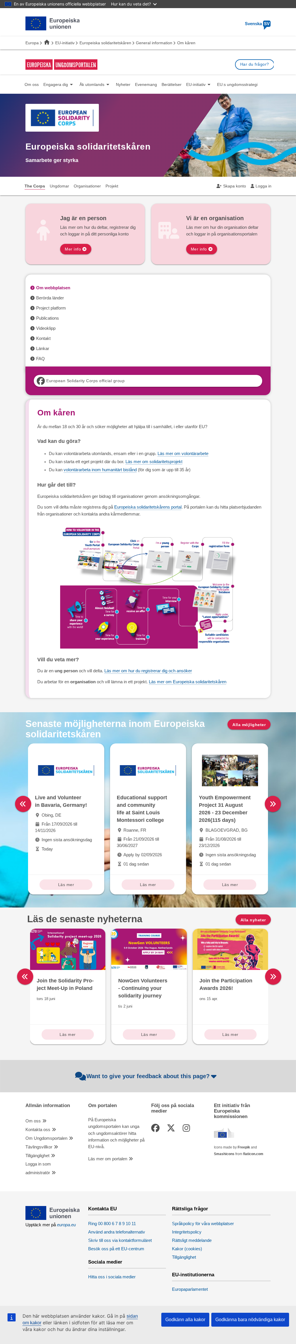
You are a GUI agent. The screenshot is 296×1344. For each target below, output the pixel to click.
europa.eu (66, 1225)
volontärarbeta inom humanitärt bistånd (100, 469)
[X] (172, 1128)
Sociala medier (105, 1262)
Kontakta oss (37, 1129)
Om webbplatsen (53, 288)
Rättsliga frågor (190, 1209)
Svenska (257, 23)
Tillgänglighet (37, 1155)
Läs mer (66, 884)
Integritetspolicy (186, 1232)
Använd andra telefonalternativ (116, 1232)
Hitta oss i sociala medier (112, 1277)
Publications (47, 318)
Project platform (51, 308)
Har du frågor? (254, 64)
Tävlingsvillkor (38, 1147)
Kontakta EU (102, 1209)
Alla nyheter (253, 920)
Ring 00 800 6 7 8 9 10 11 (112, 1223)
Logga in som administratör (38, 1168)
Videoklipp (46, 328)
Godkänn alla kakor (185, 1319)
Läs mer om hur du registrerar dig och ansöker (148, 671)
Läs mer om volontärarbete (183, 453)
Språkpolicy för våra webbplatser (203, 1223)
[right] (273, 804)
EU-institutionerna (193, 1274)
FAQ (40, 358)
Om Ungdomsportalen (46, 1138)
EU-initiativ (65, 42)
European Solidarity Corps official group (85, 380)
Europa (32, 42)
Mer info (73, 249)
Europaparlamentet (190, 1289)
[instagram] (187, 1128)
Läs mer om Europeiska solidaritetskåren (187, 682)
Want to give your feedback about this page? (148, 1076)
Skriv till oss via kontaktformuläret (120, 1240)
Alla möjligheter (249, 724)
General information (154, 42)
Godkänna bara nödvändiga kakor (250, 1319)
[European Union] (52, 1218)
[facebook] (156, 1128)
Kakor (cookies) (187, 1249)
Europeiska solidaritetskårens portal (148, 507)
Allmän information (47, 1105)
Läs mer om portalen (107, 1159)
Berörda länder (50, 298)
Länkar (42, 348)
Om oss (33, 1121)
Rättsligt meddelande (192, 1240)
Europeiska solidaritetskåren (105, 42)
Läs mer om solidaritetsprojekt (153, 461)
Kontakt (43, 338)
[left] (23, 804)
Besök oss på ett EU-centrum (116, 1249)
